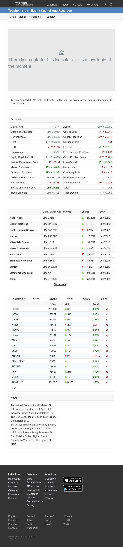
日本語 (66, 520)
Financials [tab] (35, 16)
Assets (66, 126)
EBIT (13, 147)
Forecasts (13, 494)
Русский (49, 516)
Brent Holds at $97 (21, 420)
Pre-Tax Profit (18, 182)
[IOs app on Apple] (73, 480)
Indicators (13, 486)
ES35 (15, 350)
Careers (49, 482)
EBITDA (67, 147)
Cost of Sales (70, 131)
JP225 (15, 324)
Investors (50, 486)
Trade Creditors (19, 192)
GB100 (15, 329)
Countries (13, 482)
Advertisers (51, 490)
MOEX (15, 376)
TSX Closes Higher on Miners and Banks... (33, 424)
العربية (48, 524)
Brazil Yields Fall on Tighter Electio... (30, 436)
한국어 (66, 524)
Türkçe (48, 520)
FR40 (15, 340)
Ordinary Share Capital (23, 177)
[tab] (49, 16)
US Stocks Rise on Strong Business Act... (33, 432)
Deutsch (31, 516)
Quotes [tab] (23, 16)
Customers (51, 478)
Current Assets (19, 137)
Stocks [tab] (53, 298)
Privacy (49, 498)
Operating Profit (71, 172)
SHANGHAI (18, 361)
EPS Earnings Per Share (76, 152)
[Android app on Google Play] (73, 488)
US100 (15, 319)
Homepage (14, 478)
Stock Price (17, 126)
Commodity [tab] (19, 298)
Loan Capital (70, 162)
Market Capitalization (22, 167)
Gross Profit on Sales (74, 157)
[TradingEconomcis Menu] (11, 4)
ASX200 (16, 356)
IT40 (14, 345)
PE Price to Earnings (74, 177)
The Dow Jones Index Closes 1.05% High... (34, 416)
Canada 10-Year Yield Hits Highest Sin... (32, 440)
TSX (14, 371)
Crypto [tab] (86, 298)
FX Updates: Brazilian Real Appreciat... (31, 409)
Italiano (30, 520)
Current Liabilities (72, 137)
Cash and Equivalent (22, 131)
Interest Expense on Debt (24, 162)
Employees (17, 152)
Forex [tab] (70, 298)
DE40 (15, 335)
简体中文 (68, 516)
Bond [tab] (104, 298)
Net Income (69, 167)
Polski (30, 524)
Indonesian (32, 528)
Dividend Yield (71, 142)
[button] (111, 4)
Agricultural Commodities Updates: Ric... (32, 405)
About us (49, 494)
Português (13, 524)
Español (12, 520)
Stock (66, 187)
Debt (13, 142)
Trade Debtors (70, 192)
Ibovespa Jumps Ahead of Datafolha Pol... (33, 413)
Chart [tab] (13, 16)
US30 (15, 314)
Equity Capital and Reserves (24, 157)
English (12, 516)
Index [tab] (36, 298)
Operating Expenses (22, 172)
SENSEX (17, 366)
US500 (15, 309)
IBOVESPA (18, 382)
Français (12, 528)
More (14, 388)
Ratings (12, 498)
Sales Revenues (72, 182)
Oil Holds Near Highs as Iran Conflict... (31, 428)
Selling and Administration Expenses (24, 187)
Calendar (13, 490)
